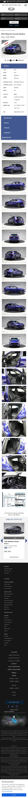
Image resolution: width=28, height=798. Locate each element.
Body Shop (6, 607)
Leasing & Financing (8, 582)
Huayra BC (6, 642)
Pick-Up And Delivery (8, 602)
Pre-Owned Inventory (8, 568)
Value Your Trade (7, 571)
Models (6, 634)
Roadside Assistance (8, 605)
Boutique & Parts (8, 612)
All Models (6, 636)
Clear (16, 25)
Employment (6, 624)
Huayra (5, 645)
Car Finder (6, 578)
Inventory (6, 566)
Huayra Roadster (7, 640)
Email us (14, 672)
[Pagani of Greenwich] (11, 5)
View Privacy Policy (8, 791)
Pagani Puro (6, 609)
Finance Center (7, 584)
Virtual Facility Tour (8, 622)
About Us (6, 631)
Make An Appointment (8, 594)
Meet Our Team (7, 628)
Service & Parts (7, 592)
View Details (14, 557)
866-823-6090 (16, 669)
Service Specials (7, 596)
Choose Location (14, 709)
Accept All (14, 795)
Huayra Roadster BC (8, 638)
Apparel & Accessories (8, 600)
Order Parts (6, 598)
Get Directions (14, 702)
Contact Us (14, 22)
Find (11, 25)
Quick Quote (6, 573)
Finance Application (8, 586)
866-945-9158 (16, 667)
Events (5, 626)
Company (6, 615)
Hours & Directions (8, 620)
